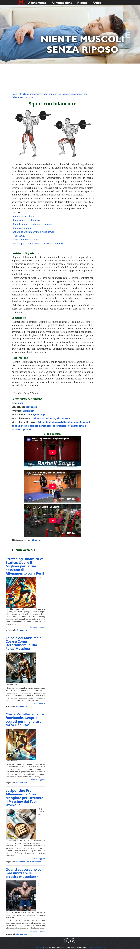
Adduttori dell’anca (44, 418)
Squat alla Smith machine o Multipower (33, 231)
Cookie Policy (100, 947)
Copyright (39, 947)
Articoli (98, 2)
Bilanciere (29, 410)
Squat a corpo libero (23, 216)
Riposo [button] (82, 2)
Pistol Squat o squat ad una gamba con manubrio (38, 243)
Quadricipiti (40, 414)
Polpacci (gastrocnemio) (55, 425)
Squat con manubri (22, 227)
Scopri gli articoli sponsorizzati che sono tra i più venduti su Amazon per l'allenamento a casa (49, 95)
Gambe (36, 540)
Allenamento (21, 630)
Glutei (60, 418)
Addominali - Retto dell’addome (56, 422)
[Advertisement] (70, 78)
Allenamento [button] (37, 2)
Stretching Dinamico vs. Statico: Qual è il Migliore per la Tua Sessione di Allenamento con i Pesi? (25, 566)
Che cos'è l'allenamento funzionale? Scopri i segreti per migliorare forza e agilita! (25, 719)
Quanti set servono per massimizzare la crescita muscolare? (24, 873)
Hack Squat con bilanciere (26, 239)
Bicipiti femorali (30, 425)
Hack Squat (19, 235)
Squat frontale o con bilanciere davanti (33, 224)
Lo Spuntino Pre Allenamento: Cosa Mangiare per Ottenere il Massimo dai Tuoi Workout (24, 797)
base (20, 403)
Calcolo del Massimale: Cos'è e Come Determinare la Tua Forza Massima (24, 643)
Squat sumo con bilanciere (26, 220)
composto (31, 406)
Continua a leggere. (37, 627)
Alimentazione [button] (62, 2)
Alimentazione (22, 861)
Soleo (68, 418)
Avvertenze (91, 947)
